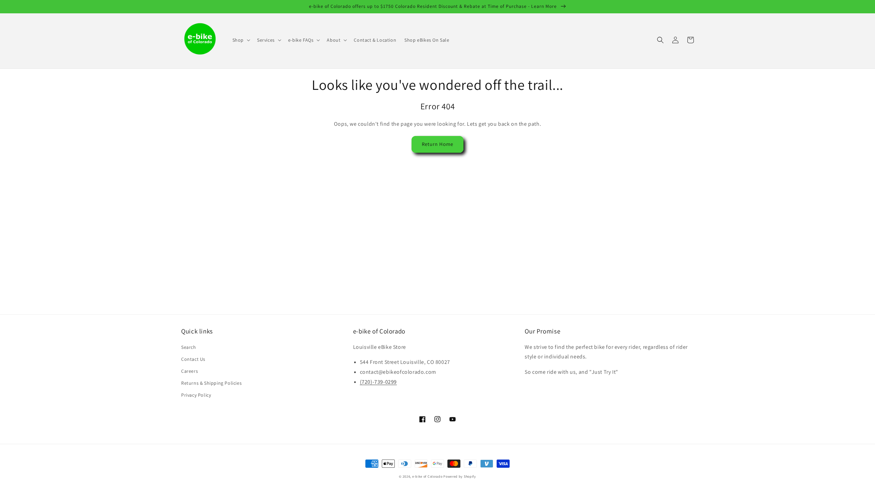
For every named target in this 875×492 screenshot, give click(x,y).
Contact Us (193, 359)
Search (188, 347)
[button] (240, 40)
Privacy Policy (196, 395)
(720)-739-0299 (378, 381)
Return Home (437, 144)
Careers (189, 371)
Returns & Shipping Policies (211, 383)
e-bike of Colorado (427, 476)
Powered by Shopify (459, 476)
